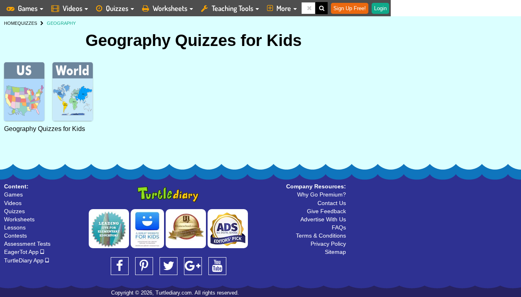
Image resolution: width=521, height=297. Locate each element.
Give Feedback (326, 211)
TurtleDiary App (24, 260)
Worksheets (170, 8)
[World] (73, 91)
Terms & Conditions (321, 235)
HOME (11, 23)
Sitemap (335, 252)
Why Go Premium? (321, 194)
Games (27, 8)
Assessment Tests (27, 243)
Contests (15, 235)
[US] (24, 91)
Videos (72, 8)
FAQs (339, 227)
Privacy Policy (328, 243)
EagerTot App (22, 252)
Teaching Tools (232, 8)
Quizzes (117, 8)
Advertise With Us (323, 219)
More (284, 8)
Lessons (15, 227)
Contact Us (331, 203)
